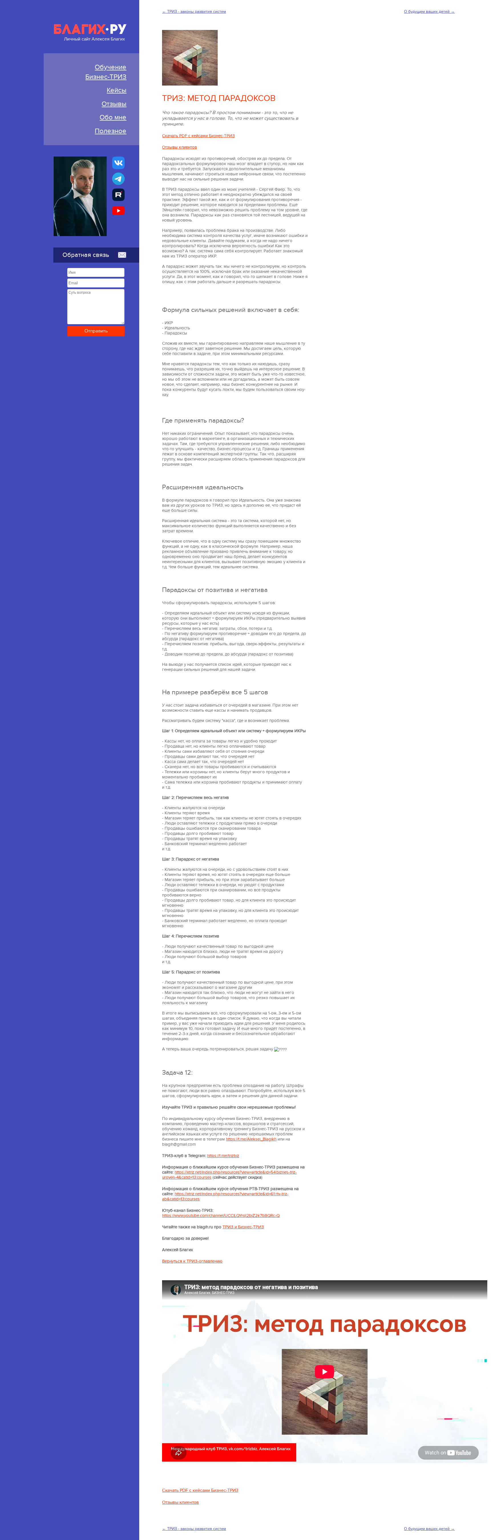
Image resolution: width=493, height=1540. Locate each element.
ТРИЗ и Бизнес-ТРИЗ (243, 1226)
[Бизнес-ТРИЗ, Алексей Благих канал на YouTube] (118, 210)
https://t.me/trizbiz (223, 1155)
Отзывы (114, 104)
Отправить (96, 331)
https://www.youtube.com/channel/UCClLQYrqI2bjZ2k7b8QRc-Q (221, 1215)
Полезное (110, 131)
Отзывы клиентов (179, 147)
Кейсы (116, 90)
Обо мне (113, 117)
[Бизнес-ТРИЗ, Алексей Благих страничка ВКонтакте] (118, 163)
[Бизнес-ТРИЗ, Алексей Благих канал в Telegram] (118, 179)
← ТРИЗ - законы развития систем (194, 11)
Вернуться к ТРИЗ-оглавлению (192, 1261)
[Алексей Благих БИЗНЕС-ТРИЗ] (118, 194)
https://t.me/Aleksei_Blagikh (251, 1139)
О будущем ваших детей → (429, 11)
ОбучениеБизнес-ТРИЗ (105, 72)
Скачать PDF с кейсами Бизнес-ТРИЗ (198, 135)
